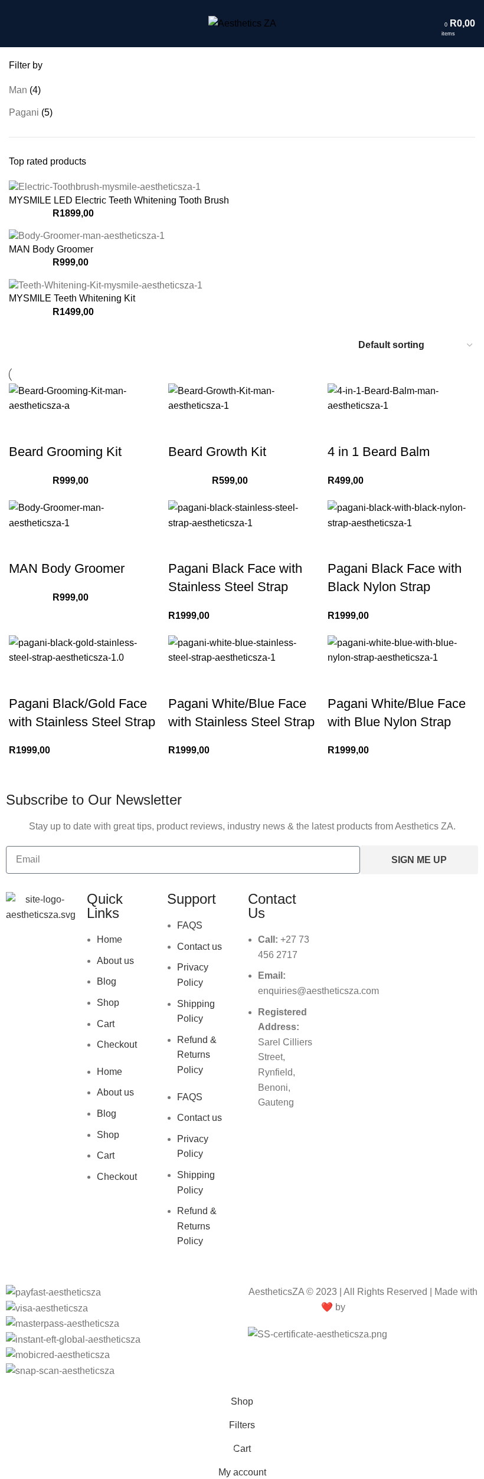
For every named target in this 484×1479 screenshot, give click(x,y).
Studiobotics (376, 1307)
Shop (108, 1003)
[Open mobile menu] (13, 23)
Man (18, 90)
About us (115, 961)
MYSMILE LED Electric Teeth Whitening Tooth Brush (119, 200)
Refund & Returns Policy (197, 1055)
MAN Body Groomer (51, 249)
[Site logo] (242, 23)
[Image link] (40, 906)
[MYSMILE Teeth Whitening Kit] (105, 285)
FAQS (189, 925)
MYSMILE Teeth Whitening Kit (72, 298)
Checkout (117, 1044)
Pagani (24, 112)
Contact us (199, 947)
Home (109, 939)
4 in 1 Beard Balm (379, 451)
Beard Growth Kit (217, 451)
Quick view (23, 428)
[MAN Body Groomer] (87, 236)
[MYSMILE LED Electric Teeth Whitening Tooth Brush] (105, 187)
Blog (106, 981)
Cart (106, 1024)
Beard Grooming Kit (65, 451)
